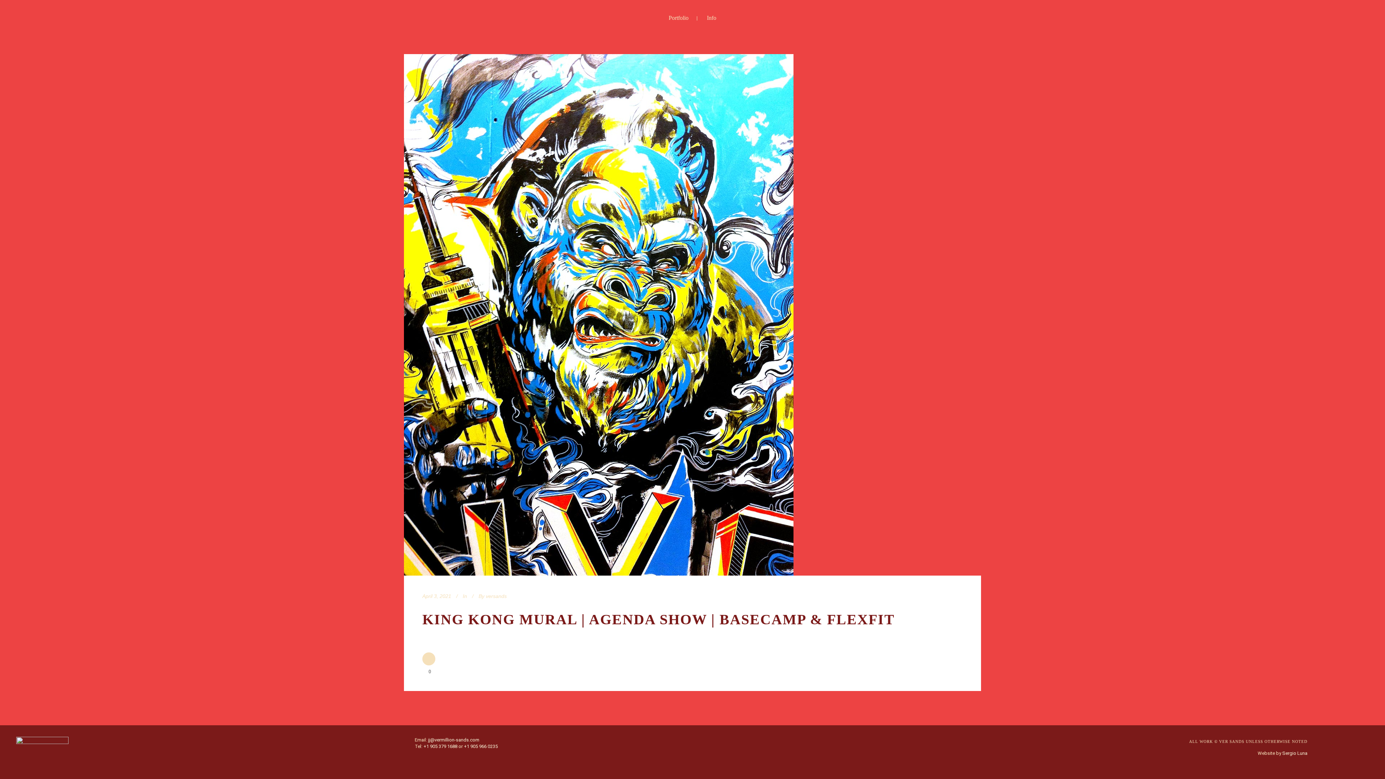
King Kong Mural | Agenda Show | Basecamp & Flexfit (658, 619)
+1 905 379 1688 (440, 746)
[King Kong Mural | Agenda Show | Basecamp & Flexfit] (598, 315)
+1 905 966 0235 (481, 746)
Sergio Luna (1294, 753)
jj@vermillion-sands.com (453, 740)
